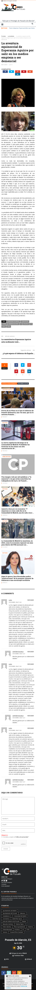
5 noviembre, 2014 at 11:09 (15, 602)
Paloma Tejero (20, 924)
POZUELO (17, 929)
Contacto (3, 884)
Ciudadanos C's (7, 916)
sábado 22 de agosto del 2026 (10, 0)
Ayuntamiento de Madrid (10, 910)
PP (31, 324)
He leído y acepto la (16, 837)
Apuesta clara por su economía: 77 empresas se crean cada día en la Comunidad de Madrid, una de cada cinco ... (17, 511)
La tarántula (5, 33)
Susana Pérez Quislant (16, 932)
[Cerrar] (30, 976)
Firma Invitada (6, 456)
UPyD (8, 326)
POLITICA (26, 324)
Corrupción (25, 321)
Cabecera (22, 913)
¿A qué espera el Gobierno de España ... (19, 353)
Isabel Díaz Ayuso (17, 919)
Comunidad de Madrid (13, 321)
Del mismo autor (23, 383)
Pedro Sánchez (7, 927)
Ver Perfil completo (6, 882)
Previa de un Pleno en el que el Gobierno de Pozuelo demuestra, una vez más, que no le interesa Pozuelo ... (17, 412)
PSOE (3, 326)
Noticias (5, 423)
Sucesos (5, 932)
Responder (31, 600)
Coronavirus (6, 919)
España (4, 324)
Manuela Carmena (8, 924)
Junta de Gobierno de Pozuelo (11, 921)
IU (21, 324)
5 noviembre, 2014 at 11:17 (18, 653)
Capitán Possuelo (7, 389)
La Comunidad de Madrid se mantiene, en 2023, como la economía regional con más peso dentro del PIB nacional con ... (17, 543)
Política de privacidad (21, 837)
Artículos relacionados (9, 383)
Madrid (24, 921)
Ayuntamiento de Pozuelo (10, 913)
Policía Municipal (7, 929)
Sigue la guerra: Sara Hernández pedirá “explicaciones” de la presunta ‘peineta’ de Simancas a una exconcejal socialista (17, 578)
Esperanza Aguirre (13, 324)
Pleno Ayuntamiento (19, 927)
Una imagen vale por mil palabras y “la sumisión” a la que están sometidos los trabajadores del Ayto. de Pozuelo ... (16, 479)
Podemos (30, 927)
